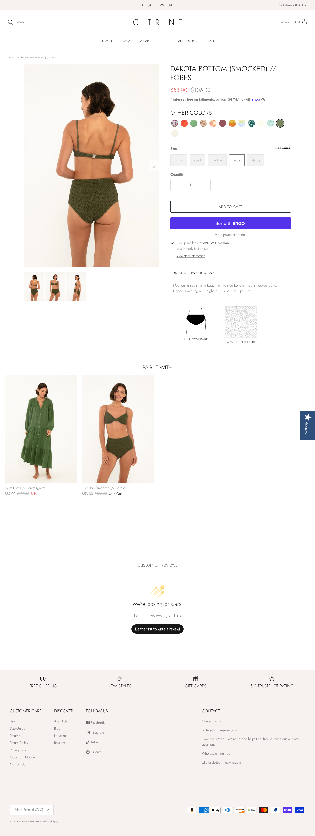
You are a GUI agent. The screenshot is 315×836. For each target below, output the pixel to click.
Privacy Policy (19, 750)
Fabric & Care (203, 273)
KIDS (165, 41)
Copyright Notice (22, 757)
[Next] (154, 165)
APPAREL (146, 41)
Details (180, 273)
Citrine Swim (26, 821)
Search (14, 721)
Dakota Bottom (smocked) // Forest (37, 57)
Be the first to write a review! (157, 629)
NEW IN (106, 41)
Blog (57, 728)
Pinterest (96, 752)
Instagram (97, 732)
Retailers (60, 742)
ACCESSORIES (188, 41)
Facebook (97, 722)
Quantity (177, 174)
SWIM (126, 41)
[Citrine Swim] (157, 22)
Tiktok (94, 742)
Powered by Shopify (46, 821)
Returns (15, 735)
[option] (91, 165)
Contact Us (17, 764)
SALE (211, 41)
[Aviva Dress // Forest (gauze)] (41, 429)
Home (10, 57)
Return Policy (19, 742)
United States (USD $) (291, 5)
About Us (60, 721)
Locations (60, 735)
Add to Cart (230, 206)
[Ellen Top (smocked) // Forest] (118, 429)
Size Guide (283, 148)
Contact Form (211, 721)
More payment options (230, 235)
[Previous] (8, 428)
